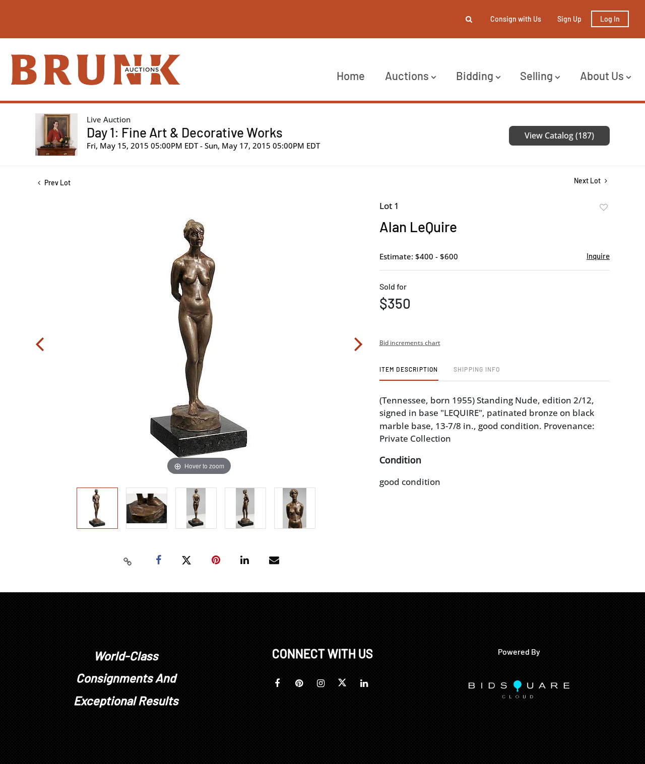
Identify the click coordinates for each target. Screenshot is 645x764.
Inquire (598, 255)
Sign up (569, 19)
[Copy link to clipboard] (128, 560)
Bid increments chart (409, 342)
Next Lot (588, 180)
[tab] (408, 373)
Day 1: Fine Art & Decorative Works (185, 132)
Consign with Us (515, 19)
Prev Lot (57, 182)
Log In (610, 19)
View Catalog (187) (559, 135)
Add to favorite (604, 207)
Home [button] (351, 75)
